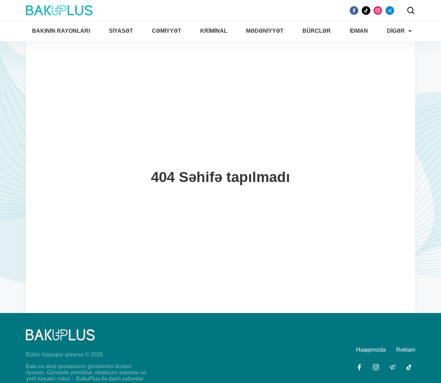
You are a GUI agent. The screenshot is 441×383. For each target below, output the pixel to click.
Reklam (405, 350)
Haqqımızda (371, 350)
